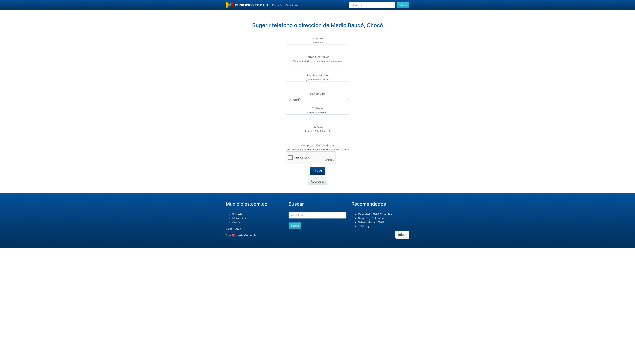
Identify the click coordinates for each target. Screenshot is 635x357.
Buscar (403, 5)
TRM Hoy (364, 226)
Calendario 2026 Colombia (375, 214)
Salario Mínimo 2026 (371, 222)
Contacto (238, 222)
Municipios (291, 5)
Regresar (317, 181)
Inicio (402, 235)
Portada (277, 5)
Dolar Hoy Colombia (371, 218)
